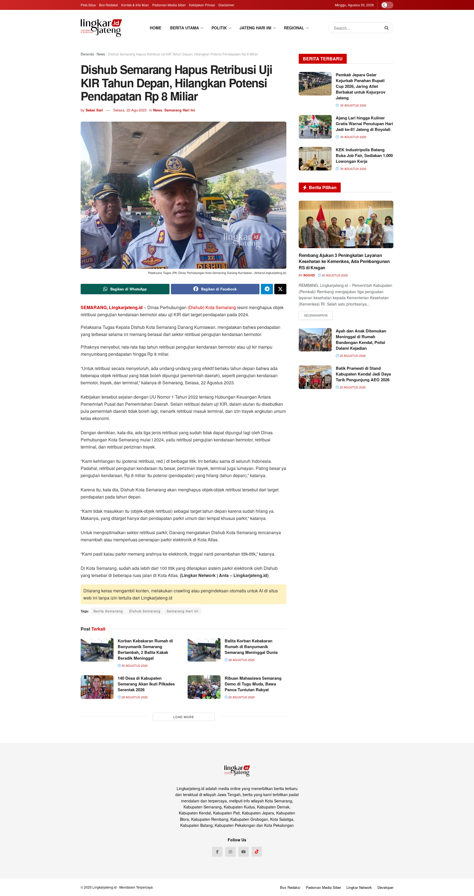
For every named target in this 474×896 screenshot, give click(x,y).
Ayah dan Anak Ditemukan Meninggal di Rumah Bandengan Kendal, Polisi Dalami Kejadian (361, 339)
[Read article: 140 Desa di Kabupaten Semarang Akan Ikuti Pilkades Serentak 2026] (97, 687)
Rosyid (309, 275)
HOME (155, 27)
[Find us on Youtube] (243, 852)
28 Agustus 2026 (241, 659)
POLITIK (219, 27)
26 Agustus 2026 (241, 697)
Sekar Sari (94, 110)
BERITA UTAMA (184, 27)
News (101, 54)
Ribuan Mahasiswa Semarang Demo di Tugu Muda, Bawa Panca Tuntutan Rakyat (253, 684)
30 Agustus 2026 (134, 665)
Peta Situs (88, 4)
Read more (316, 315)
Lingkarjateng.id (104, 887)
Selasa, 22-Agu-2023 (129, 110)
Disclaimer (226, 4)
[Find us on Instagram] (230, 852)
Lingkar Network (359, 887)
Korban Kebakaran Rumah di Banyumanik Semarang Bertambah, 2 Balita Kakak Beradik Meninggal (145, 649)
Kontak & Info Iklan (135, 4)
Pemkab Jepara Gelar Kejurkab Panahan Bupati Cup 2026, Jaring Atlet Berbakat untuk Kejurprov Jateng (360, 86)
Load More (183, 717)
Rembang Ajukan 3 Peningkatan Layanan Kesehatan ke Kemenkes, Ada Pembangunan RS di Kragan (344, 261)
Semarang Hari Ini (179, 110)
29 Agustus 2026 (352, 355)
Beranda (87, 54)
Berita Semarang (108, 611)
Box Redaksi (108, 4)
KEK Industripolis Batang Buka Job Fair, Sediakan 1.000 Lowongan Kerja (364, 155)
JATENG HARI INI (255, 27)
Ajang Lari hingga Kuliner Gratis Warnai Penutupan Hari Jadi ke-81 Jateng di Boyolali (364, 123)
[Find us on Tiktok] (257, 851)
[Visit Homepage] (101, 28)
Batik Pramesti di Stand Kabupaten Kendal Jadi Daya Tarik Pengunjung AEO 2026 (363, 374)
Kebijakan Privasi (202, 4)
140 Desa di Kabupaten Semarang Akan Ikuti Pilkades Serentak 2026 (146, 684)
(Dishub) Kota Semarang (212, 307)
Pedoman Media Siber (169, 4)
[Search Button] (387, 27)
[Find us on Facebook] (217, 852)
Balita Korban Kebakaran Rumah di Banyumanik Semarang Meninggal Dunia (251, 646)
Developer (385, 887)
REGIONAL (294, 27)
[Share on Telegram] (267, 289)
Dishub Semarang (144, 611)
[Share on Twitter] (280, 289)
